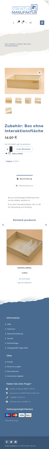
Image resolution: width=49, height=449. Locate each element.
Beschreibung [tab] (25, 179)
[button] (39, 72)
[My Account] (14, 22)
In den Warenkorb (23, 149)
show (30, 22)
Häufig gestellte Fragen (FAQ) (17, 348)
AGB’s (9, 324)
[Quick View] (30, 281)
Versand (10, 338)
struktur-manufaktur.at (11, 446)
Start (6, 44)
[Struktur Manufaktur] (24, 9)
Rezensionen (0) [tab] (26, 186)
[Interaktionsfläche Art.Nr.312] (46, 224)
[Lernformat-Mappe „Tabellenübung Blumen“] (3, 224)
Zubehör (12, 44)
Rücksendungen (13, 343)
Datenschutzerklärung (15, 334)
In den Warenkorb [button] (20, 281)
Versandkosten (25, 144)
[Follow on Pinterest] (16, 442)
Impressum (11, 329)
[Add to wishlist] (34, 281)
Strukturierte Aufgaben (15, 376)
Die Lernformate (13, 371)
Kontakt (10, 362)
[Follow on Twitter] (11, 442)
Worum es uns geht (14, 367)
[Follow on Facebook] (7, 442)
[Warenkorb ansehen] (22, 22)
